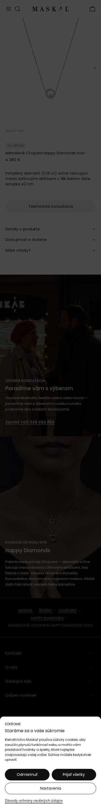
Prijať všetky (74, 774)
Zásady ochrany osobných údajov (34, 800)
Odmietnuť (27, 774)
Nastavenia (50, 788)
